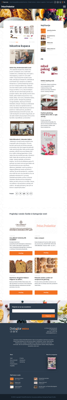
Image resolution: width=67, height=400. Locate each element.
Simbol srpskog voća (47, 80)
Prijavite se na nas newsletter (21, 307)
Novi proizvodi (13, 360)
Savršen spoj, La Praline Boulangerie (48, 386)
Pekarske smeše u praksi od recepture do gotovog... (43, 278)
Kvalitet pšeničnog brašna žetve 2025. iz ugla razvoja (49, 114)
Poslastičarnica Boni (51, 36)
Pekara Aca (50, 42)
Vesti (11, 358)
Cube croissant (39, 238)
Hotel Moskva (18, 386)
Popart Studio (52, 397)
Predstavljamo (13, 363)
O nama (22, 358)
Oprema (12, 362)
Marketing (22, 362)
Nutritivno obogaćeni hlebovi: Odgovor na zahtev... (19, 278)
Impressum (22, 360)
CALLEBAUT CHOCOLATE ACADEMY (18, 238)
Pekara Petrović (51, 48)
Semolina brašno (51, 30)
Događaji (12, 365)
